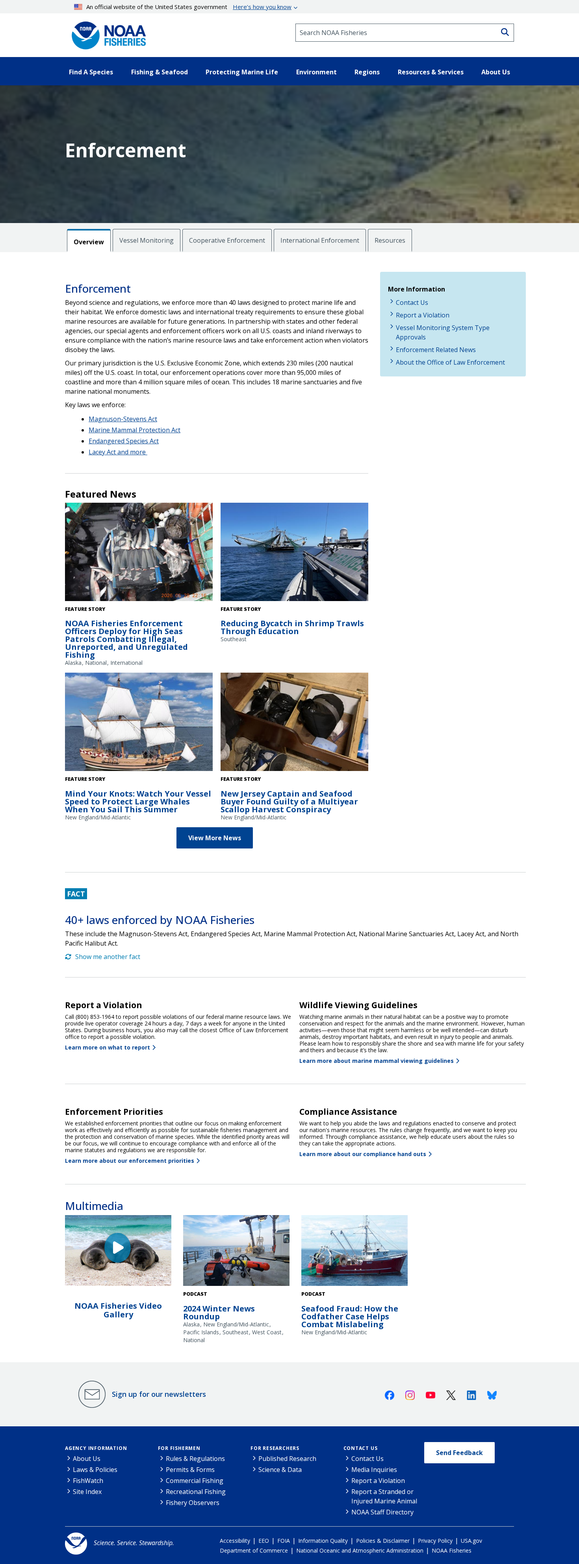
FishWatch (88, 1480)
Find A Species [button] (91, 72)
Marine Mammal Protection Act (134, 430)
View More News (214, 838)
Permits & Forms (190, 1469)
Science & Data (280, 1469)
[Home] (106, 32)
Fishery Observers (192, 1502)
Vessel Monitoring (146, 240)
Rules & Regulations (195, 1458)
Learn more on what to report (107, 1047)
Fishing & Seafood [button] (159, 72)
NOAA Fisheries (451, 1550)
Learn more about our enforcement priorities (129, 1160)
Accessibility (235, 1540)
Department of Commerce (254, 1550)
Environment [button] (316, 72)
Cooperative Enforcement (227, 240)
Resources (390, 240)
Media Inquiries (374, 1469)
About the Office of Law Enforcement (450, 362)
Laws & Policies (95, 1469)
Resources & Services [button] (431, 72)
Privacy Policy (435, 1540)
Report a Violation (422, 315)
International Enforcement (319, 240)
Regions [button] (367, 72)
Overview (89, 242)
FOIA (283, 1540)
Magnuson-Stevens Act (123, 419)
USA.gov (471, 1540)
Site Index (87, 1491)
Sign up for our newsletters (159, 1394)
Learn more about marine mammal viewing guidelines (376, 1060)
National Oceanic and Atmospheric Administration (359, 1550)
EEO (263, 1540)
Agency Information (96, 1448)
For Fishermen (179, 1448)
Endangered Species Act (124, 441)
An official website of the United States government (188, 7)
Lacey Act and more (118, 452)
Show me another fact (107, 956)
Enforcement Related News (436, 349)
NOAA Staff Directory (382, 1512)
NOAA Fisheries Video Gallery (118, 1310)
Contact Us (412, 302)
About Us (86, 1458)
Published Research (287, 1458)
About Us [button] (495, 72)
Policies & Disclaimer (383, 1540)
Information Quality (323, 1540)
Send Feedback (459, 1452)
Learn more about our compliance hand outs (362, 1154)
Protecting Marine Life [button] (242, 72)
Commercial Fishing (194, 1480)
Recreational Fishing (196, 1491)
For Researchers (275, 1448)
